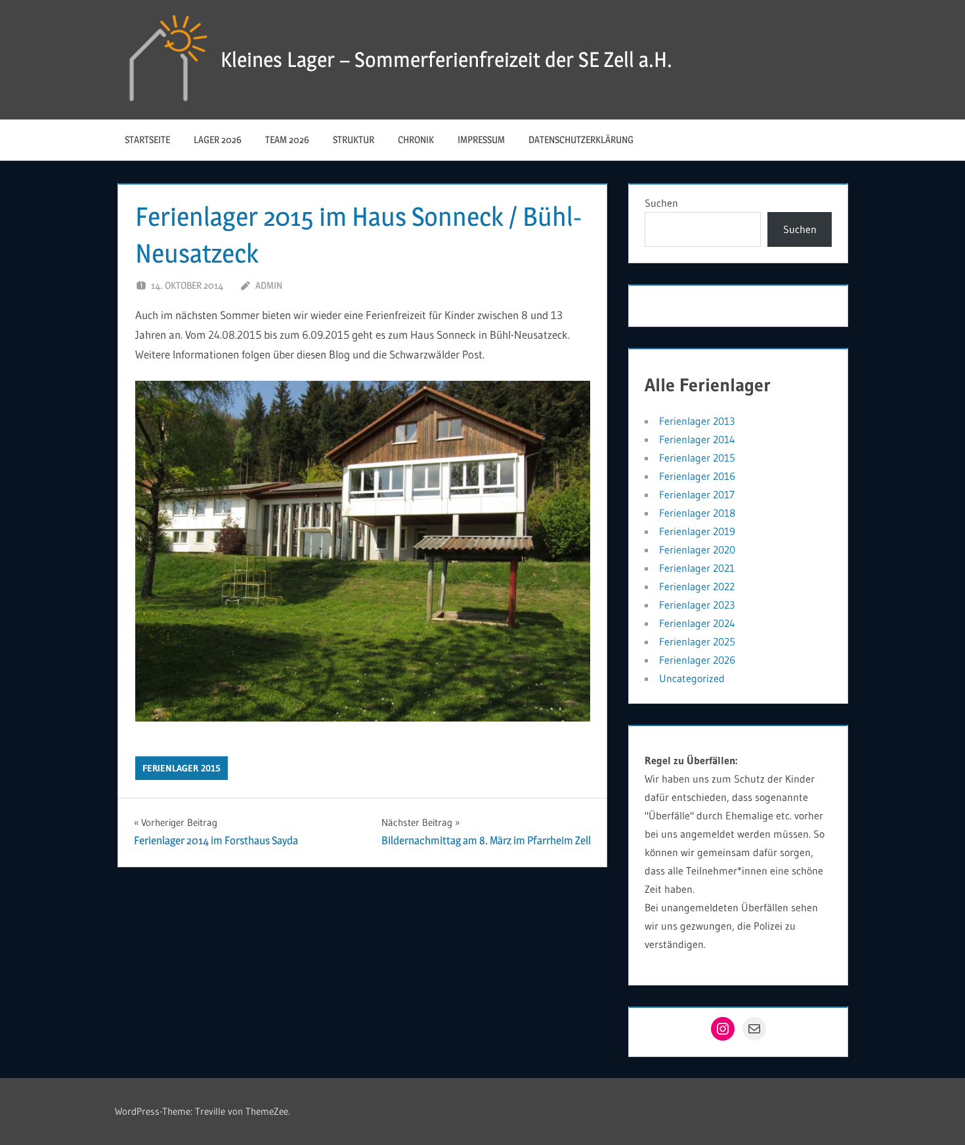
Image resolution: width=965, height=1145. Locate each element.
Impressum (481, 139)
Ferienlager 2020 (697, 549)
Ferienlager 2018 (697, 512)
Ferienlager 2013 (697, 420)
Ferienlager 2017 (697, 494)
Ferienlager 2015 (181, 768)
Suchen (661, 202)
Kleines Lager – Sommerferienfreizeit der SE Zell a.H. (446, 59)
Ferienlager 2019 (697, 531)
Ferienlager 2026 (697, 659)
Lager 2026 (218, 139)
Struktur (353, 139)
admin (268, 285)
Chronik (416, 139)
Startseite (147, 139)
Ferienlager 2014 (697, 439)
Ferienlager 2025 (697, 641)
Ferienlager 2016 (697, 476)
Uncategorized (692, 678)
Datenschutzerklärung (580, 139)
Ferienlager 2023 (697, 604)
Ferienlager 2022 (697, 586)
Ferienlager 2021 (697, 567)
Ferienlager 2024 (697, 623)
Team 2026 (287, 139)
